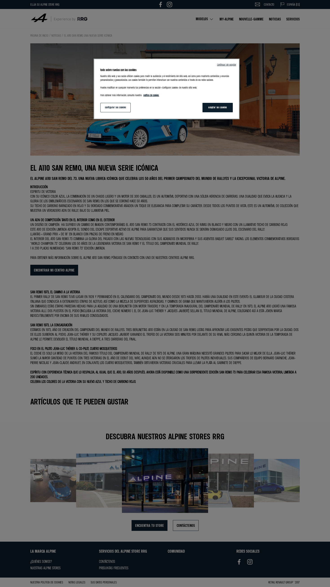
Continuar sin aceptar (226, 64)
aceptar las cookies (217, 107)
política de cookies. (151, 95)
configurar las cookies (115, 107)
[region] (167, 89)
